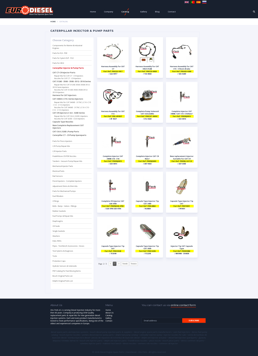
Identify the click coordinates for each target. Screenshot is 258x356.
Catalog (125, 11)
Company (108, 11)
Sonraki (125, 264)
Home (93, 11)
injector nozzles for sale (175, 334)
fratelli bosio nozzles (137, 340)
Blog (157, 11)
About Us (109, 312)
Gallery (143, 11)
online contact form (183, 305)
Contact (172, 11)
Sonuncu (134, 264)
